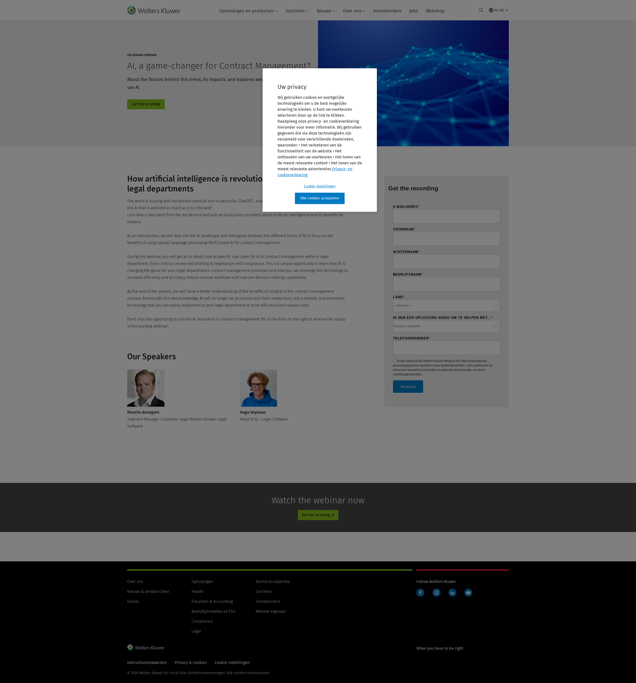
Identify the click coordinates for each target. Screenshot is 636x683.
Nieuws (324, 11)
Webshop (435, 11)
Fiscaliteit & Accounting (212, 601)
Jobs (413, 11)
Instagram (436, 593)
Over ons (352, 11)
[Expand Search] (481, 10)
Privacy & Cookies (191, 662)
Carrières (264, 591)
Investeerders (387, 11)
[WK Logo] (145, 647)
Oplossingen (202, 581)
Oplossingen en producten (246, 11)
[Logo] (157, 10)
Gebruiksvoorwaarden (147, 662)
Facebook (420, 593)
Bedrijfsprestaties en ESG (214, 611)
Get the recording (145, 104)
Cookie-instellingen (319, 186)
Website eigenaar (271, 611)
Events (133, 601)
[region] (320, 140)
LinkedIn (452, 593)
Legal (196, 631)
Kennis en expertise (273, 581)
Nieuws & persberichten (148, 591)
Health (197, 591)
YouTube (468, 593)
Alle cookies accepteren (319, 198)
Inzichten (295, 11)
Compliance (202, 621)
